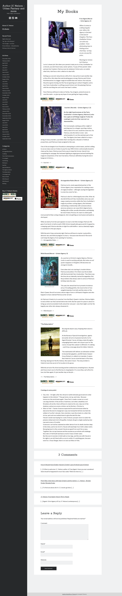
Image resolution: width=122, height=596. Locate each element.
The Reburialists (6, 172)
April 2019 (5, 63)
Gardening (5, 160)
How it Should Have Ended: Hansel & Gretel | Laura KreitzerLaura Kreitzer (65, 465)
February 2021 (6, 61)
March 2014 (5, 132)
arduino (4, 149)
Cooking (4, 153)
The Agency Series (7, 169)
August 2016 (5, 79)
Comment (44, 523)
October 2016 (6, 77)
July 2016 (4, 81)
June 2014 (5, 125)
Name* (43, 544)
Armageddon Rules (7, 151)
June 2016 (5, 83)
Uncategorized (6, 174)
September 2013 (6, 138)
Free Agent (5, 158)
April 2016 (5, 86)
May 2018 (4, 65)
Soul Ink (4, 165)
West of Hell (5, 176)
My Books (5, 29)
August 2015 (5, 97)
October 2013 (6, 136)
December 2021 (6, 58)
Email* (43, 552)
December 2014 (6, 113)
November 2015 (6, 93)
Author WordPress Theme (69, 594)
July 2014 (4, 122)
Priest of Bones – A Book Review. (10, 46)
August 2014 (5, 120)
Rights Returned (6, 39)
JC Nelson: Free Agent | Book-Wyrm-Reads (55, 497)
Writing (4, 183)
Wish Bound (5, 179)
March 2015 (5, 106)
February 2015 (6, 109)
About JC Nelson (7, 25)
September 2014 (6, 118)
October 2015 (6, 95)
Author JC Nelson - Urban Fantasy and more (13, 8)
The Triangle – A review (8, 43)
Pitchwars (4, 163)
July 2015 (4, 100)
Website (43, 560)
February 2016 (6, 90)
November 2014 (6, 116)
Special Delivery (6, 167)
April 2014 (5, 129)
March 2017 (5, 72)
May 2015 (4, 104)
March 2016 (5, 88)
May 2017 (4, 70)
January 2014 (5, 134)
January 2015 (5, 111)
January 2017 (5, 74)
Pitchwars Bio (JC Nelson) (8, 48)
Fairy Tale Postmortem (8, 156)
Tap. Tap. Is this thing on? (8, 41)
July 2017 (4, 67)
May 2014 (4, 127)
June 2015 (5, 102)
